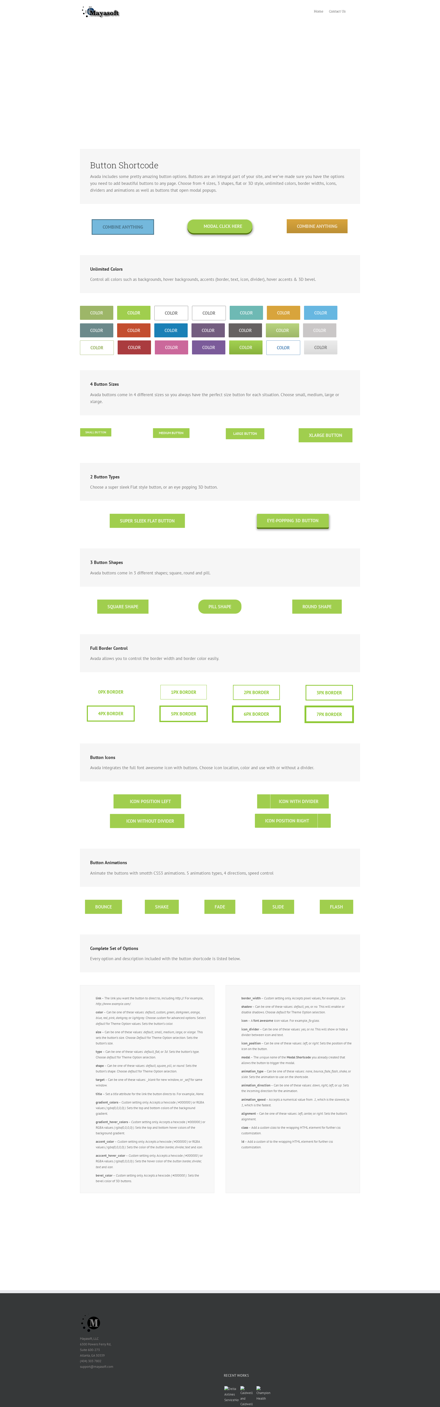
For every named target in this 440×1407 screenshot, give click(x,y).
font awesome (263, 1020)
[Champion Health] (263, 1393)
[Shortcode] (220, 63)
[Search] (352, 11)
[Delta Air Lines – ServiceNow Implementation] (231, 1394)
